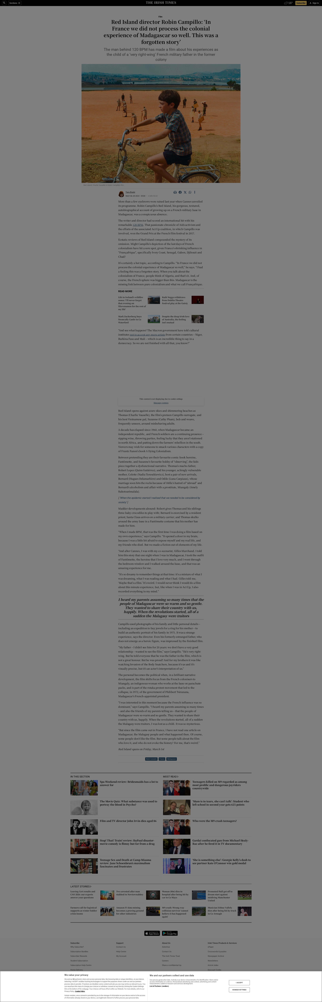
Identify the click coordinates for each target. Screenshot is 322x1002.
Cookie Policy (80, 991)
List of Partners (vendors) (159, 986)
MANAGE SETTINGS (239, 990)
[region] (161, 986)
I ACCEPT (239, 983)
